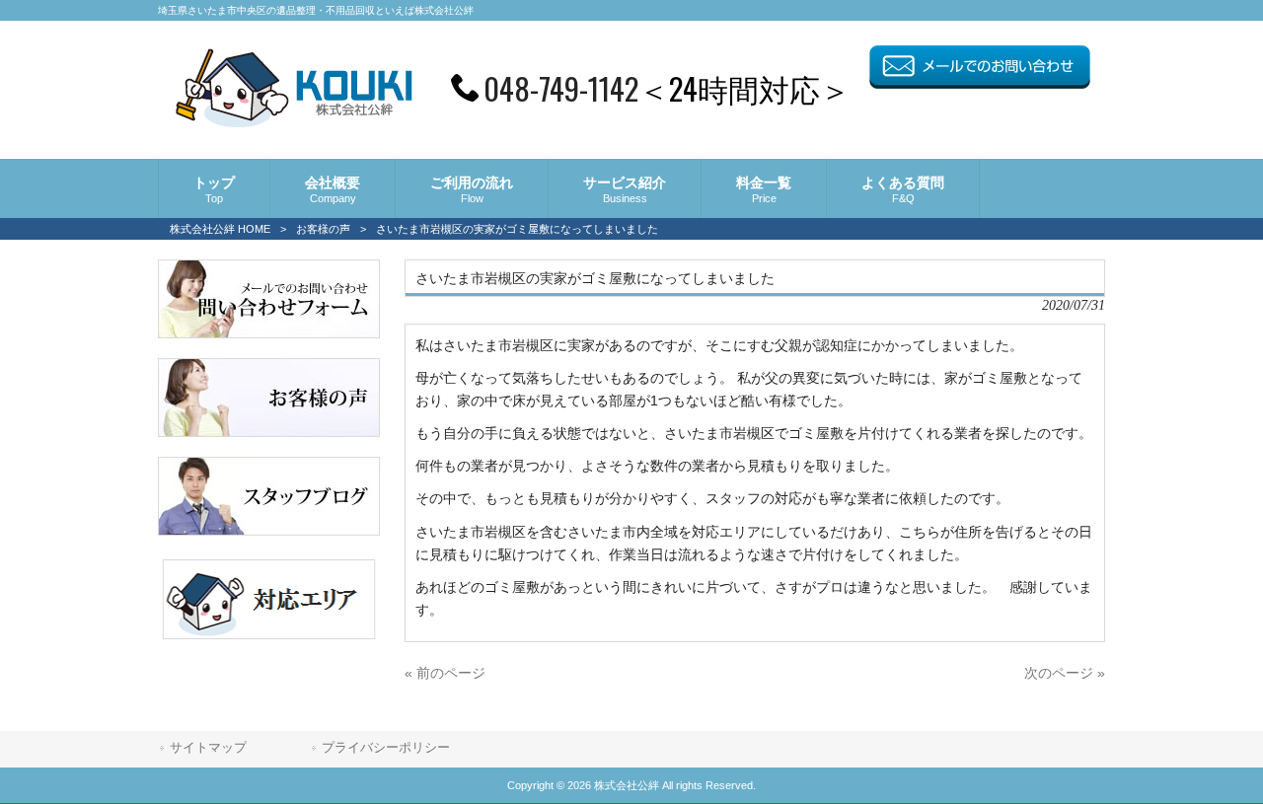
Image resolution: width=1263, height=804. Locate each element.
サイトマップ (208, 747)
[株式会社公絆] (293, 121)
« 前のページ (445, 673)
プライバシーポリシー (386, 747)
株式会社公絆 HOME (220, 229)
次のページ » (1064, 673)
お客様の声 (323, 229)
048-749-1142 (560, 87)
